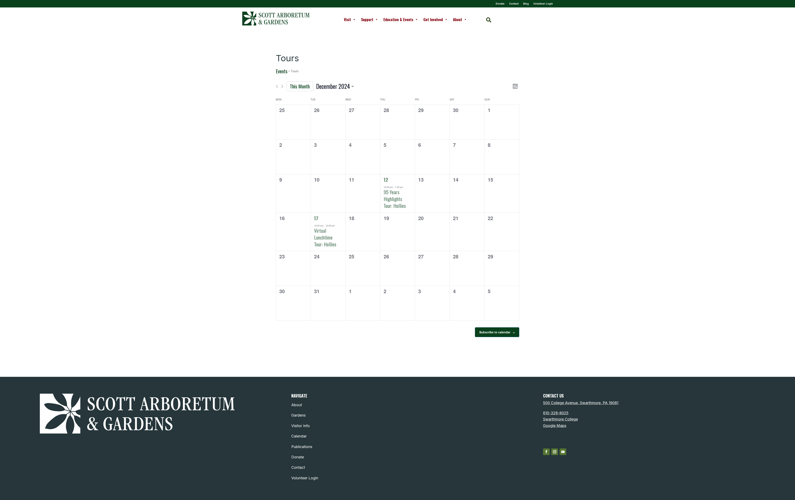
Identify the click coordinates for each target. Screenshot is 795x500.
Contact (514, 3)
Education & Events (398, 19)
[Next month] (282, 86)
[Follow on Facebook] (546, 451)
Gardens (298, 415)
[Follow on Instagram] (554, 451)
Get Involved (433, 19)
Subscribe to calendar (494, 332)
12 (386, 179)
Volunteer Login (543, 3)
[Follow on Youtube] (563, 451)
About (457, 19)
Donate (500, 3)
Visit (347, 19)
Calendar (299, 436)
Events (281, 71)
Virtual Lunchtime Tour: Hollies (325, 237)
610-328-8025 (556, 413)
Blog (526, 3)
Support (367, 19)
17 (316, 218)
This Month (300, 86)
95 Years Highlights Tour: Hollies (395, 198)
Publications (301, 447)
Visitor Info (300, 426)
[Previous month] (277, 86)
